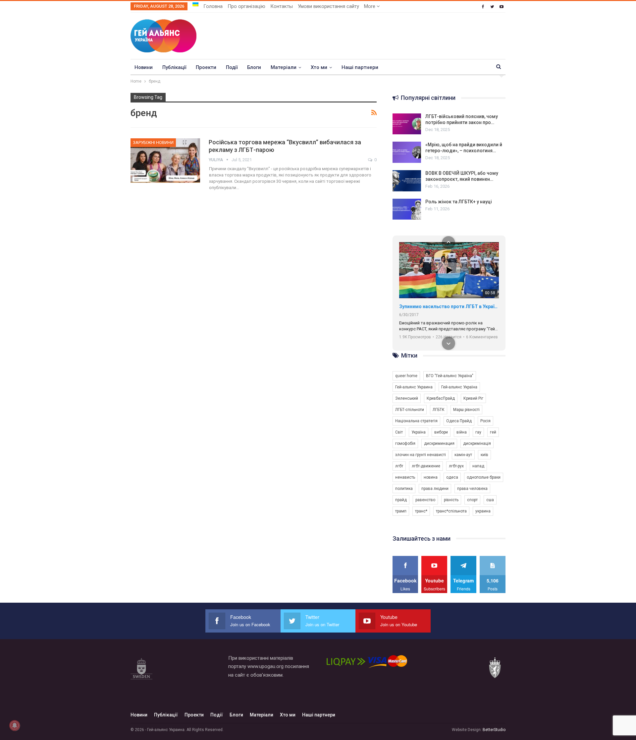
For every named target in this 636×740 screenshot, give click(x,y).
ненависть (405, 477)
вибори (441, 432)
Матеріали (283, 67)
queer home (406, 375)
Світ (399, 432)
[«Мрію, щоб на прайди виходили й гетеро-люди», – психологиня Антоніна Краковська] (407, 152)
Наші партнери (360, 67)
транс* (421, 511)
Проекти (206, 67)
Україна (418, 432)
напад (478, 466)
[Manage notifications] (14, 725)
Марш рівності (466, 409)
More (370, 6)
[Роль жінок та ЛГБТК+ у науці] (407, 209)
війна (461, 432)
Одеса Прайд (459, 421)
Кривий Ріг (473, 398)
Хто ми (319, 67)
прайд (401, 500)
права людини (435, 488)
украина (483, 511)
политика (404, 488)
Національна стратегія (416, 421)
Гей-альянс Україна (459, 387)
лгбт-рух (456, 466)
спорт (472, 500)
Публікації (174, 67)
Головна (213, 6)
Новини (143, 67)
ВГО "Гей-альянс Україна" (449, 375)
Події (232, 67)
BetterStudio (494, 729)
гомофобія (405, 443)
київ (484, 454)
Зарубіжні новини (153, 142)
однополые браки (484, 477)
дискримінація (477, 443)
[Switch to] (195, 4)
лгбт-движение (426, 466)
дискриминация (439, 443)
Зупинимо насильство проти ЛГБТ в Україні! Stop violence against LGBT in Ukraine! (449, 306)
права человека (472, 488)
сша (490, 500)
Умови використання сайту (328, 6)
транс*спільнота (451, 511)
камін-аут (463, 454)
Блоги (254, 67)
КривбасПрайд (441, 398)
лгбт (399, 466)
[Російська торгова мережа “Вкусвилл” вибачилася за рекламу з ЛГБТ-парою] (165, 160)
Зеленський (406, 398)
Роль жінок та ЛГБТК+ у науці (458, 201)
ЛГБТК (439, 409)
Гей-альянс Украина (414, 387)
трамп (400, 511)
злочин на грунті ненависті (420, 454)
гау (478, 432)
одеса (452, 477)
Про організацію (246, 6)
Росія (485, 421)
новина (431, 477)
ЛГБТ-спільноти (409, 409)
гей (493, 432)
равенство (425, 500)
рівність (451, 500)
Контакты (281, 6)
